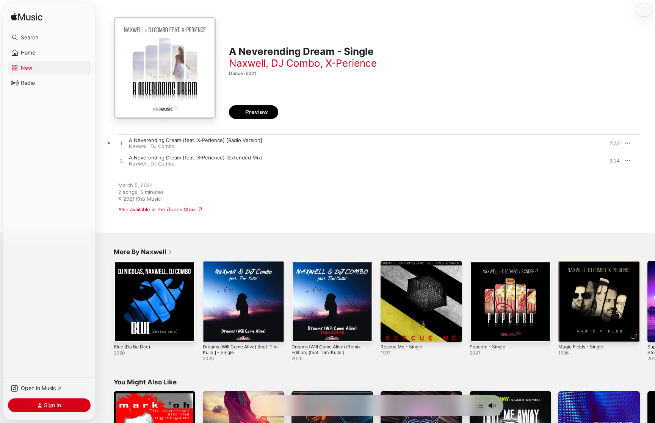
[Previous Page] (106, 301)
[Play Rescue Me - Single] (390, 333)
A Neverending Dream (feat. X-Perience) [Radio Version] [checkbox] (195, 140)
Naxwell (247, 63)
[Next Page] (647, 301)
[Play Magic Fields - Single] (568, 333)
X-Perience (351, 63)
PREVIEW (611, 143)
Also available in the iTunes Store (157, 209)
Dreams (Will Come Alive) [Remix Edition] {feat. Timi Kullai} (329, 267)
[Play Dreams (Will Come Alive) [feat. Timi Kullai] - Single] (212, 333)
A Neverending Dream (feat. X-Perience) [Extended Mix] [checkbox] (196, 158)
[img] (26, 17)
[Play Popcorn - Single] (479, 333)
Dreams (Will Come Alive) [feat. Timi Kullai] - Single (239, 267)
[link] (143, 252)
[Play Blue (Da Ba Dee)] (123, 333)
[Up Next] (480, 405)
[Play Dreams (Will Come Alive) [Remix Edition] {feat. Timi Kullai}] (301, 333)
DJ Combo (295, 63)
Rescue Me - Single (404, 264)
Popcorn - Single (489, 264)
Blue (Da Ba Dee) (134, 264)
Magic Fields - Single (583, 264)
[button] (49, 37)
